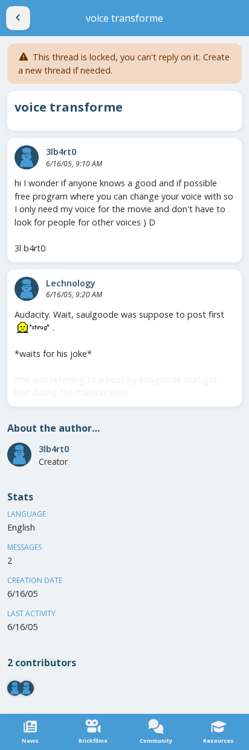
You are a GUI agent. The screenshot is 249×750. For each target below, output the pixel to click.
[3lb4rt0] (27, 157)
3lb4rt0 (61, 151)
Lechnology (70, 283)
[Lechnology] (27, 289)
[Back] (18, 18)
